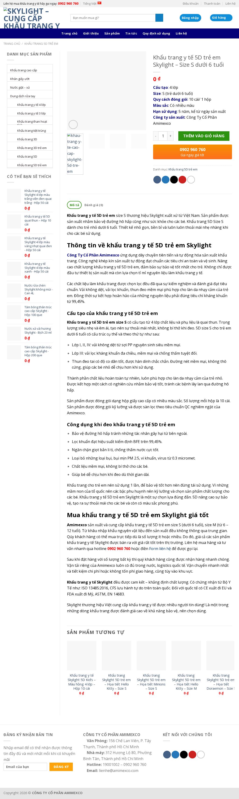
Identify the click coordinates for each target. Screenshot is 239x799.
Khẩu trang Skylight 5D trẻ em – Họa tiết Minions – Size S (151, 682)
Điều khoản (191, 3)
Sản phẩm (112, 33)
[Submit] (159, 18)
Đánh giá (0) (93, 205)
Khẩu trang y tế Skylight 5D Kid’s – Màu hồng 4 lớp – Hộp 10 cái (82, 682)
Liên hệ (230, 3)
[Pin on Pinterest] (182, 179)
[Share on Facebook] (157, 179)
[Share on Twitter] (165, 179)
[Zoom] (73, 124)
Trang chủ (69, 33)
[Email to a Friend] (174, 179)
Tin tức (131, 33)
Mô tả (74, 205)
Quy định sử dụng (156, 33)
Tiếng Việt (89, 3)
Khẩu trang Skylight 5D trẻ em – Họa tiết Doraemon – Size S (221, 682)
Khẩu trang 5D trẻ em (41, 44)
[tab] (74, 205)
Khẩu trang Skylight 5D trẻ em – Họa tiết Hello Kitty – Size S (116, 682)
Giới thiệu (91, 33)
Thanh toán (212, 3)
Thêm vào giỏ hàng (204, 135)
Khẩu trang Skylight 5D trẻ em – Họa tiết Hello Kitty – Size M (186, 682)
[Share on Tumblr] (191, 179)
